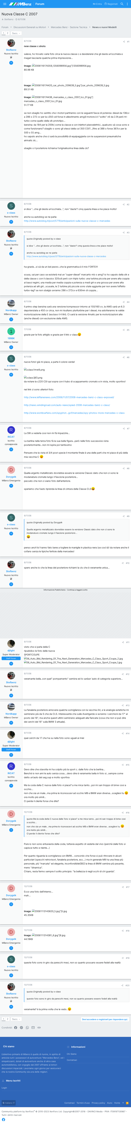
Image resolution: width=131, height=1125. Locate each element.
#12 (127, 674)
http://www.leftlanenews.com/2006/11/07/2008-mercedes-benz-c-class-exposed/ (69, 397)
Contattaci (72, 1060)
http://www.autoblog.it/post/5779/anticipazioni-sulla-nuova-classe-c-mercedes (67, 220)
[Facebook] (3, 1120)
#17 (127, 887)
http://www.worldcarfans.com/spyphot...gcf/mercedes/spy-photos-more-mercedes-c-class (74, 412)
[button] (5, 4)
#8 (128, 468)
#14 (127, 733)
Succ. (15, 33)
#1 (128, 41)
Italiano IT (10, 1103)
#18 (127, 930)
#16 (127, 812)
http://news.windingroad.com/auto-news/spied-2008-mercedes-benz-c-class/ (67, 405)
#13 (127, 705)
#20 (127, 985)
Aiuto (109, 1103)
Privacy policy (98, 1103)
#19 (127, 958)
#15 (127, 765)
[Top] (123, 1103)
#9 (128, 516)
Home (117, 1103)
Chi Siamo (72, 1054)
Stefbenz (8, 19)
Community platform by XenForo (32, 1111)
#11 (127, 642)
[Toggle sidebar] (127, 4)
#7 (128, 428)
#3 (128, 232)
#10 (127, 563)
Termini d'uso (83, 1103)
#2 (128, 204)
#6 (128, 357)
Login (4, 1087)
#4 (128, 302)
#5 (128, 330)
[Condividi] (124, 41)
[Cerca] (122, 4)
